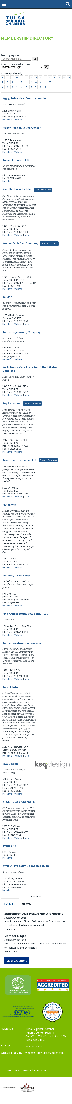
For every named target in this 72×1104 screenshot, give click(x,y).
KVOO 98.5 (9, 846)
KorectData (10, 687)
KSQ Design (10, 763)
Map (27, 235)
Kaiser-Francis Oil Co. (16, 160)
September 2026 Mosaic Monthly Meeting (33, 913)
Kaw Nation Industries (26, 189)
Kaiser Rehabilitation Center (21, 127)
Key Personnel (21, 403)
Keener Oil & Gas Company (29, 243)
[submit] (35, 59)
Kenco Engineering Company (21, 332)
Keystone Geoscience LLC (29, 460)
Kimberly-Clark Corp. (16, 575)
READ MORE (10, 929)
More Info (7, 119)
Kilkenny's (9, 504)
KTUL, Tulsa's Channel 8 (18, 802)
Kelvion (7, 297)
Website (18, 119)
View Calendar (17, 961)
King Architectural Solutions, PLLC (25, 613)
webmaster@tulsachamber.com (44, 1052)
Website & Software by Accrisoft (26, 1070)
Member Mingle (15, 936)
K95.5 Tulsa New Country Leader (24, 98)
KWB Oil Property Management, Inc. (26, 866)
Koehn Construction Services (21, 643)
